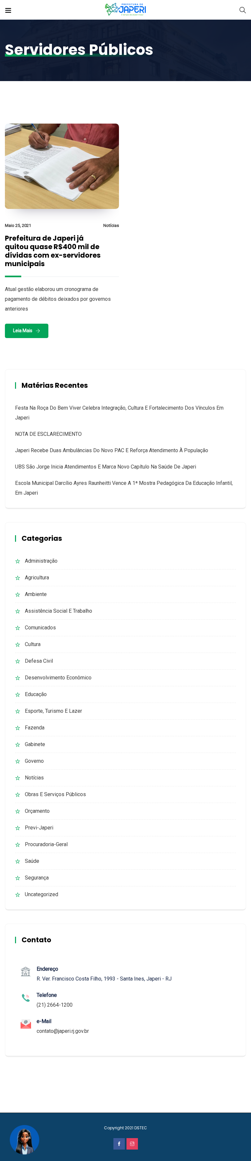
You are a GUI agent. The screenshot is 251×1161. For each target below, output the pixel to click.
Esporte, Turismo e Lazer (53, 711)
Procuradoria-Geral (46, 844)
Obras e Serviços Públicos (55, 794)
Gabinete (35, 744)
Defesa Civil (39, 661)
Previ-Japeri (39, 828)
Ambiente (36, 594)
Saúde (32, 861)
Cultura (33, 644)
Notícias (111, 225)
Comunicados (40, 627)
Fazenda (34, 728)
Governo (34, 761)
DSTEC (140, 1128)
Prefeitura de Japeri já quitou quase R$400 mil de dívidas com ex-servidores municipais (53, 250)
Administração (41, 561)
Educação (36, 694)
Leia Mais (22, 330)
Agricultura (37, 577)
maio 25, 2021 (18, 225)
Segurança (37, 878)
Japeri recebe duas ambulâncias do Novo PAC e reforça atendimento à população (111, 450)
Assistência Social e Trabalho (58, 611)
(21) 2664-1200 (55, 1005)
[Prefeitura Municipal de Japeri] (125, 10)
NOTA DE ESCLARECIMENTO (48, 434)
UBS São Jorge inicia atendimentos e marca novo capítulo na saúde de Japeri (105, 467)
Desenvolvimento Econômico (58, 677)
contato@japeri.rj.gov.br (63, 1031)
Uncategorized (41, 894)
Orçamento (37, 811)
